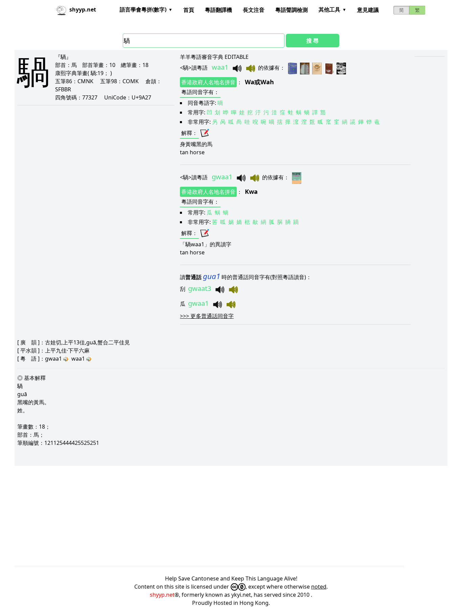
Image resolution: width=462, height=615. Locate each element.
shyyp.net (162, 594)
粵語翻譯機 (218, 10)
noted (318, 586)
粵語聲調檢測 (291, 10)
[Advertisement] (217, 516)
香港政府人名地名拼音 (208, 82)
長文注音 (253, 10)
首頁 (188, 10)
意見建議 (368, 10)
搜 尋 (312, 40)
